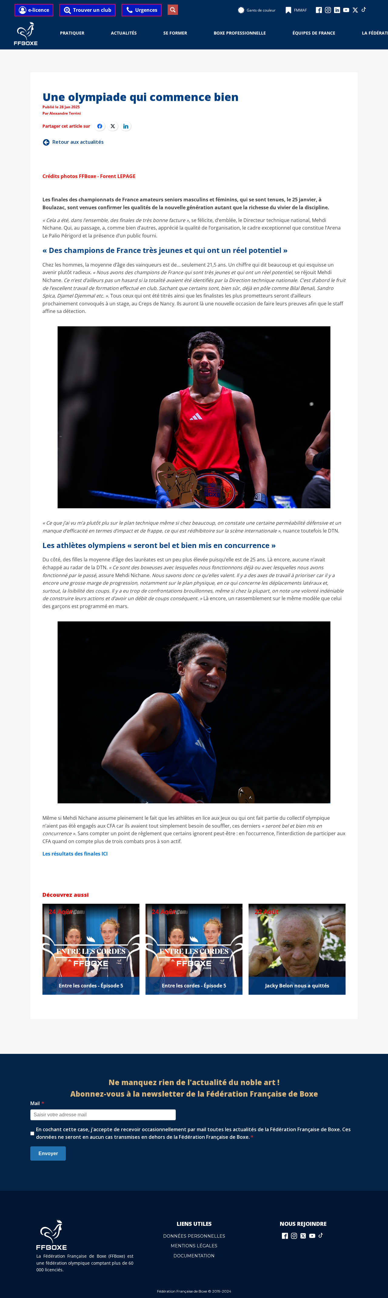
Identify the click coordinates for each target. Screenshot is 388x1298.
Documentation (194, 1256)
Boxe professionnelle (240, 33)
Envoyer (48, 1153)
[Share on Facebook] (99, 126)
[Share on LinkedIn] (125, 126)
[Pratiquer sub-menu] (88, 33)
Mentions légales (194, 1246)
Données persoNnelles (194, 1236)
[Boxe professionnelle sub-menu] (269, 33)
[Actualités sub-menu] (140, 33)
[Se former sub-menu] (190, 33)
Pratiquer (72, 33)
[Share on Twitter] (112, 126)
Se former (175, 33)
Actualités (124, 33)
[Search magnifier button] (173, 10)
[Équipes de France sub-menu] (339, 33)
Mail (37, 1103)
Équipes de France (314, 33)
